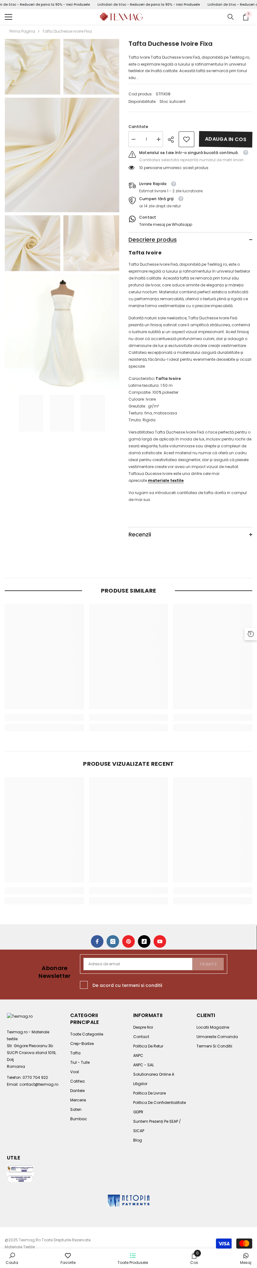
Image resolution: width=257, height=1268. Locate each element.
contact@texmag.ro (38, 1084)
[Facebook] (97, 941)
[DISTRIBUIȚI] (173, 139)
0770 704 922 (35, 1077)
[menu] (8, 17)
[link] (186, 139)
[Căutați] (230, 17)
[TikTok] (144, 941)
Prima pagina (22, 31)
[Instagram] (113, 941)
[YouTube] (160, 941)
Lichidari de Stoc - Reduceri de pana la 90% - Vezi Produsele (148, 4)
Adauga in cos (225, 139)
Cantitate (138, 126)
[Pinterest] (128, 941)
